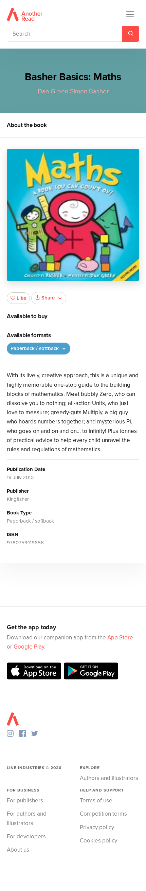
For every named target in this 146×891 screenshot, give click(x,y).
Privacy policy (97, 827)
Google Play (29, 646)
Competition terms (103, 813)
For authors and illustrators (27, 818)
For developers (26, 836)
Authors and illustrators (109, 778)
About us (18, 849)
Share (48, 298)
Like (21, 298)
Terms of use (96, 800)
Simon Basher (89, 91)
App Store (120, 637)
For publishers (25, 800)
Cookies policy (98, 840)
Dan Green (53, 91)
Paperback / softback (35, 348)
